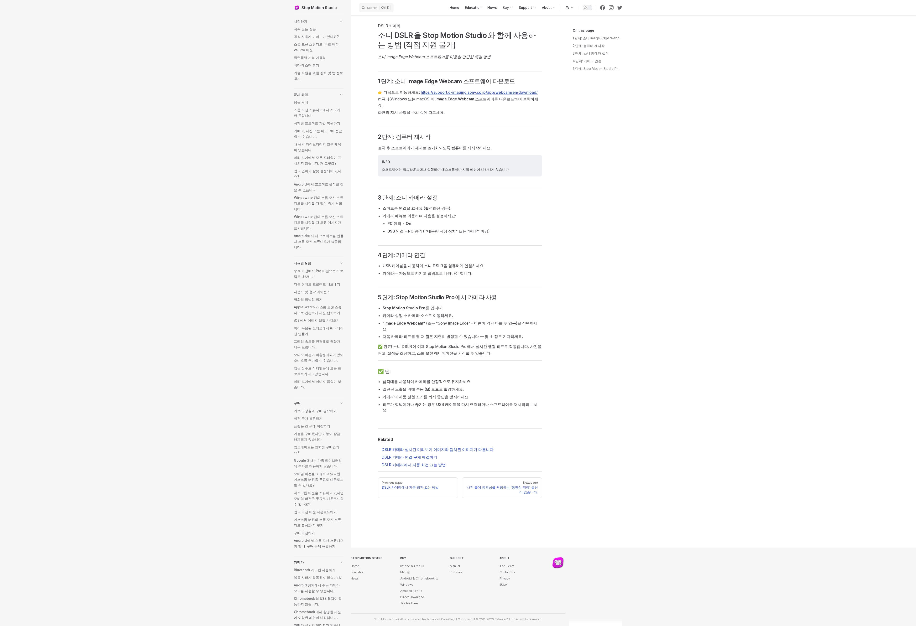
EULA (503, 584)
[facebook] (602, 7)
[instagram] (611, 7)
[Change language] (570, 7)
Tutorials (456, 572)
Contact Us (507, 572)
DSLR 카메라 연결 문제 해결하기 (409, 457)
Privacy (505, 578)
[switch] (587, 7)
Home (355, 566)
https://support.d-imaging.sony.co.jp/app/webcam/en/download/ (479, 92)
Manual (455, 566)
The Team (507, 566)
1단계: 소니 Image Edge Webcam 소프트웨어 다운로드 (597, 38)
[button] (319, 21)
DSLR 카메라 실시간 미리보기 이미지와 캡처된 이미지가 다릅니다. (438, 449)
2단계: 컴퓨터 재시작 (588, 46)
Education (357, 572)
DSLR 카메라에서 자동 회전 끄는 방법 (414, 464)
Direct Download (412, 597)
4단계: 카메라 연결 (587, 61)
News (355, 578)
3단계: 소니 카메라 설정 (591, 53)
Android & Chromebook (417, 578)
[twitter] (619, 7)
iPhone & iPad (410, 566)
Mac (403, 572)
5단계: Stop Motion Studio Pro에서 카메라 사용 (597, 69)
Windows (406, 584)
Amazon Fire (409, 591)
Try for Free (409, 603)
